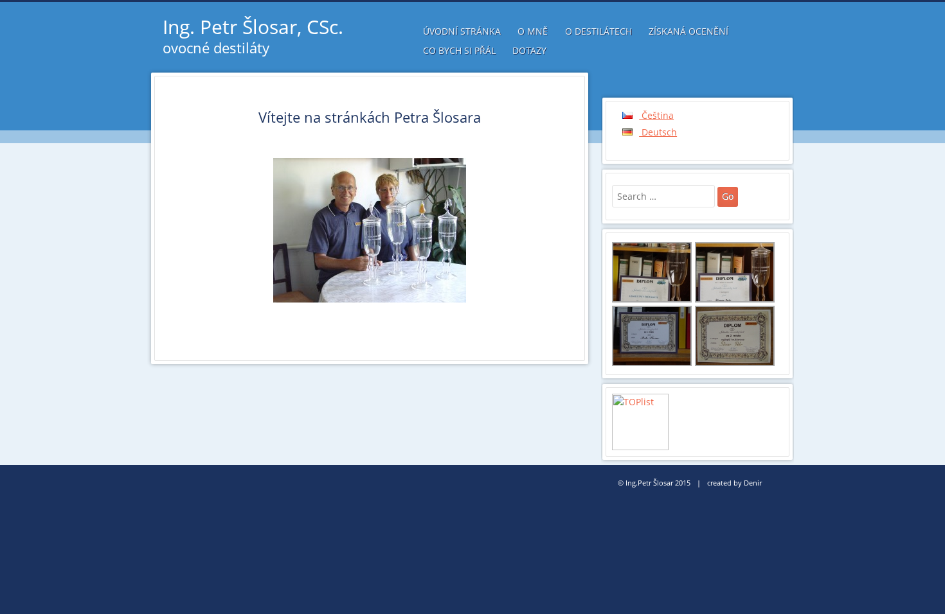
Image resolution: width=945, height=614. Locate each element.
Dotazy (529, 50)
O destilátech (598, 31)
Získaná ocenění (688, 31)
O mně (533, 31)
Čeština (656, 115)
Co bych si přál (459, 50)
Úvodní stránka (462, 31)
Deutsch (658, 132)
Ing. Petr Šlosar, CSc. (253, 26)
